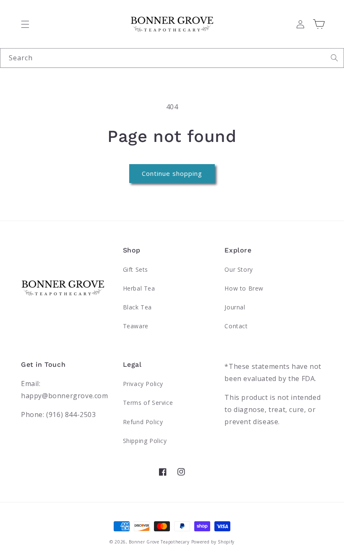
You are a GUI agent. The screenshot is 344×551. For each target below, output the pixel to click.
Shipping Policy (145, 441)
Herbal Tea (139, 288)
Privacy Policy (143, 384)
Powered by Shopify (213, 542)
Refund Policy (143, 422)
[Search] (334, 58)
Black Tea (137, 307)
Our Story (238, 269)
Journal (234, 307)
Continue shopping (172, 173)
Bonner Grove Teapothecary (159, 542)
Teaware (136, 326)
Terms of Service (148, 403)
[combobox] (172, 58)
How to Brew (243, 288)
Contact (236, 326)
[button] (25, 24)
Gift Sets (135, 269)
